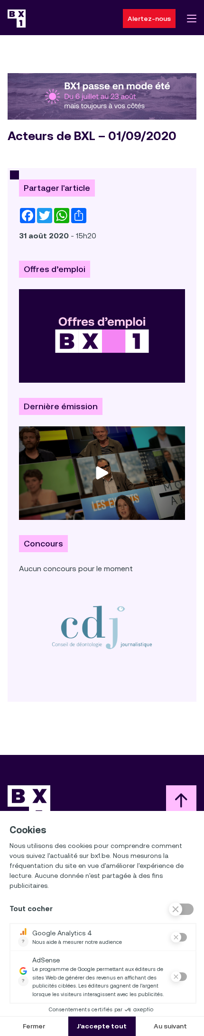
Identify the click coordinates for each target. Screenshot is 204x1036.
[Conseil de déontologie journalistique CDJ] (102, 627)
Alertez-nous (149, 18)
